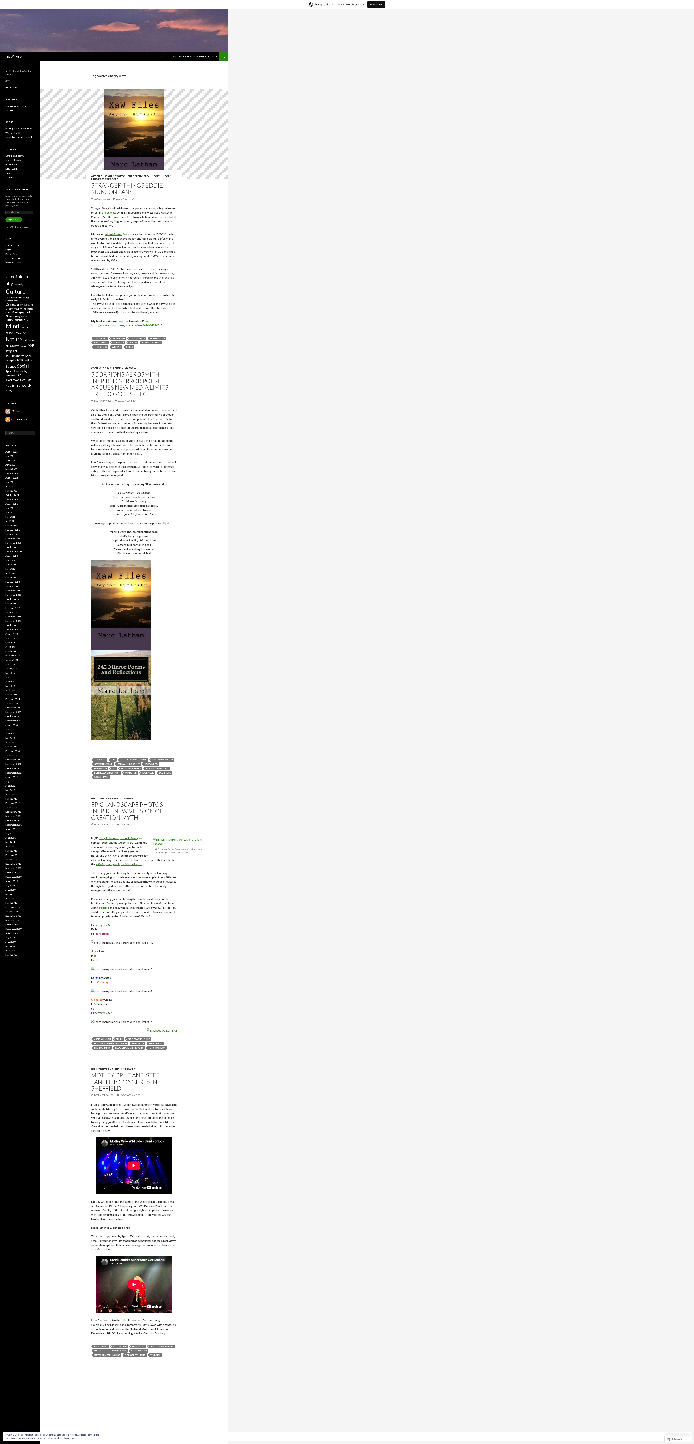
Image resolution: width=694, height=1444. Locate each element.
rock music (148, 773)
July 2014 (10, 677)
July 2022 (10, 482)
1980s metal (109, 212)
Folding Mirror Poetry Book (18, 128)
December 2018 (13, 616)
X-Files (129, 347)
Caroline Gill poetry (14, 155)
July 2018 (10, 638)
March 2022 (11, 490)
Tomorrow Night (135, 1355)
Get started (376, 4)
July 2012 (10, 781)
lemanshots (11, 87)
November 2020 (13, 542)
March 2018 (11, 651)
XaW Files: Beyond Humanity (19, 137)
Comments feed (13, 258)
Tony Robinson (156, 1048)
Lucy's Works (11, 168)
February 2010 (12, 907)
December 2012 (13, 759)
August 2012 (11, 777)
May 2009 (10, 946)
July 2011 (10, 833)
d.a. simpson (11, 164)
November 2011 (13, 816)
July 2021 (10, 508)
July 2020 (10, 560)
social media (101, 777)
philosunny (12, 345)
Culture (102, 176)
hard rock (103, 907)
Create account (12, 245)
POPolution (24, 360)
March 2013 (11, 746)
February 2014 (12, 699)
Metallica (118, 342)
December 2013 (13, 707)
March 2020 (11, 577)
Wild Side (155, 1355)
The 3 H (9, 110)
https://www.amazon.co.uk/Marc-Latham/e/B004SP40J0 (126, 325)
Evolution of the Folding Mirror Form (17, 299)
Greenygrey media (22, 312)
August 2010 (11, 881)
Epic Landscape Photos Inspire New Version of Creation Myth (127, 811)
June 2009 (10, 941)
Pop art (113, 179)
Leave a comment (126, 198)
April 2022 (10, 486)
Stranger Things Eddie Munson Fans (127, 188)
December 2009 (13, 915)
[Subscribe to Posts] (7, 411)
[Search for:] (20, 432)
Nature (14, 339)
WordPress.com (13, 262)
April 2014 (10, 690)
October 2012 (12, 768)
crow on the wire (13, 160)
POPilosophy (15, 356)
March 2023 (11, 469)
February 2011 (12, 855)
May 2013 (10, 738)
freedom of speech (162, 760)
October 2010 (12, 872)
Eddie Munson (113, 234)
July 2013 (10, 729)
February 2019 (12, 608)
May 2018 (10, 642)
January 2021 (11, 534)
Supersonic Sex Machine (107, 1355)
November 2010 (13, 868)
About (164, 56)
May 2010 (10, 894)
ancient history (129, 838)
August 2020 (11, 555)
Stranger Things (151, 342)
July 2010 (10, 885)
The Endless (100, 347)
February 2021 (12, 529)
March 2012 (11, 798)
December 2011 (13, 811)
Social (133, 368)
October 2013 (12, 716)
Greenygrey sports (17, 316)
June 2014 (10, 681)
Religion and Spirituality (129, 1048)
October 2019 (12, 599)
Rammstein (131, 773)
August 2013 (11, 725)
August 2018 (11, 634)
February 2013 (12, 751)
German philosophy (128, 764)
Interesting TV (21, 319)
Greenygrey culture (121, 176)
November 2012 (13, 764)
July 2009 (10, 937)
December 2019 (13, 590)
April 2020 (10, 573)
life (114, 768)
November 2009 (13, 920)
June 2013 (10, 733)
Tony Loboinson (109, 838)
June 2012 (10, 785)
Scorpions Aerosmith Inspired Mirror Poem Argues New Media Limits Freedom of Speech (129, 384)
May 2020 (10, 568)
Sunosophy (20, 371)
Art (93, 176)
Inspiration (100, 768)
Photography (102, 1048)
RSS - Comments (19, 419)
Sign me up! (13, 219)
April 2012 (10, 794)
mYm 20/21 (20, 333)
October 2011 (12, 820)
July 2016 (10, 664)
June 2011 (10, 837)
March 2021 (11, 525)
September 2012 (13, 772)
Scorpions (165, 773)
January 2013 (11, 755)
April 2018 (10, 647)
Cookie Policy (70, 1438)
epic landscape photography (110, 1043)
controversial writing (133, 760)
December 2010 (13, 863)
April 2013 (10, 742)
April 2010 (10, 898)
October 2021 (12, 495)
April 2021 (10, 521)
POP (30, 346)
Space (9, 371)
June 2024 (10, 460)
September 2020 (13, 551)
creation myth (102, 1039)
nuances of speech (131, 768)
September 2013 (13, 720)
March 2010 (11, 902)
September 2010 (13, 876)
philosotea (28, 340)
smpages (9, 173)
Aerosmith (100, 760)
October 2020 (12, 547)
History (166, 176)
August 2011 (11, 829)
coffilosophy (100, 368)
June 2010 (10, 889)
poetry (102, 179)
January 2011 (11, 859)
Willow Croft (11, 177)
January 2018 (11, 660)
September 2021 (13, 499)
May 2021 (10, 516)
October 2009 (12, 924)
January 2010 (11, 911)
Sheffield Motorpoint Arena (110, 1350)
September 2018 (13, 629)
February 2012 (12, 803)
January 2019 (11, 612)
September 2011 (13, 824)
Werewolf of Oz (13, 133)
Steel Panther (139, 1350)
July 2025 (10, 456)
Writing (116, 347)
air (158, 899)
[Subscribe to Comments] (7, 419)
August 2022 (11, 477)
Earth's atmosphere (139, 1039)
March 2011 (11, 850)
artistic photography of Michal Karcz (119, 864)
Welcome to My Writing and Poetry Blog (194, 56)
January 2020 (11, 586)
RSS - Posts (16, 411)
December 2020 (13, 538)
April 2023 (10, 464)
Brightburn (118, 338)
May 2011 (10, 842)
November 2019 (13, 595)
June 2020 (10, 564)
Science (11, 366)
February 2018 (12, 655)
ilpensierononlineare (15, 105)
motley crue (120, 1346)
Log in (8, 249)
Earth (152, 916)
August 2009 (11, 933)
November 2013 (13, 712)
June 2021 (10, 512)
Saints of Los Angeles (161, 1346)
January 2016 (11, 668)
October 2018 (12, 625)
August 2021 (11, 503)
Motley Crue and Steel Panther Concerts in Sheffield (126, 1082)
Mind (94, 179)
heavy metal (101, 342)
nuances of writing (157, 768)
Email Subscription (16, 189)
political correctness (107, 773)
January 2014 (11, 703)
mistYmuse (13, 56)
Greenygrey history (147, 176)
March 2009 (11, 955)
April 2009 (10, 950)
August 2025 (11, 451)
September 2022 (13, 473)
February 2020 (12, 581)
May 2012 (10, 790)
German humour (103, 764)
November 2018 (13, 621)
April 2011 (10, 846)
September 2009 (13, 928)
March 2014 (11, 694)
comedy (18, 284)
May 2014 (10, 686)
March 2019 (11, 603)
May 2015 (10, 673)
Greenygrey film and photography (113, 798)
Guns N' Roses (157, 338)
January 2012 (11, 807)
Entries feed (11, 254)
